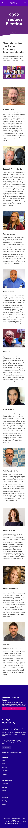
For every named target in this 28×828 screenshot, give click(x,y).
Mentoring (4, 801)
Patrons (4, 794)
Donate (14, 709)
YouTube (9, 752)
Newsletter (4, 774)
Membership (5, 797)
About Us (4, 767)
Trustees (4, 790)
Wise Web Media (12, 822)
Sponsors (4, 787)
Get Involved (5, 784)
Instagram (14, 752)
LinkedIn (4, 752)
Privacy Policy (6, 818)
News (3, 760)
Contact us (6, 747)
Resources (5, 770)
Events (3, 764)
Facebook (20, 752)
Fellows (4, 804)
